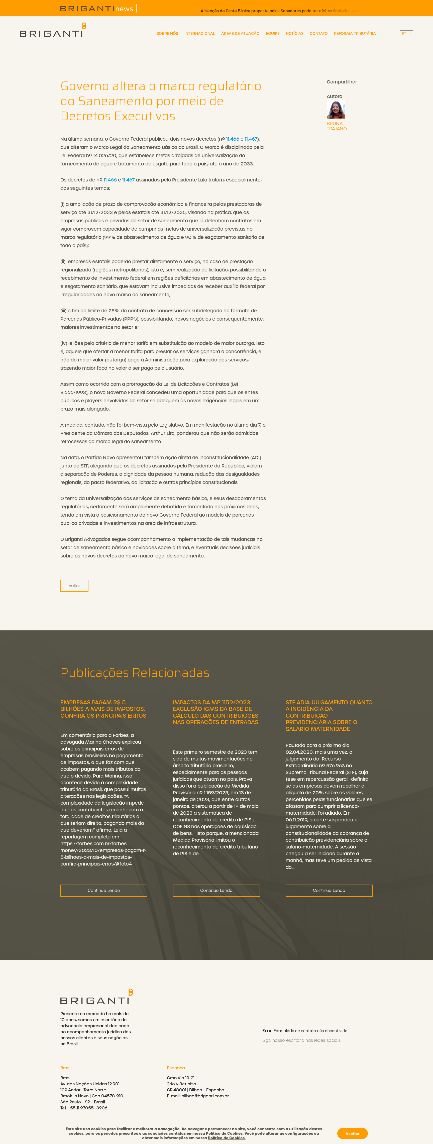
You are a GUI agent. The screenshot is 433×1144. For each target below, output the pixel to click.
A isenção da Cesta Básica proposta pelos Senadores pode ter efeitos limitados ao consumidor (267, 10)
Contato (319, 33)
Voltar (74, 585)
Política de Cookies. (227, 1137)
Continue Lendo (104, 890)
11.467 (251, 139)
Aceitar (353, 1133)
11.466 (232, 139)
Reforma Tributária (355, 33)
